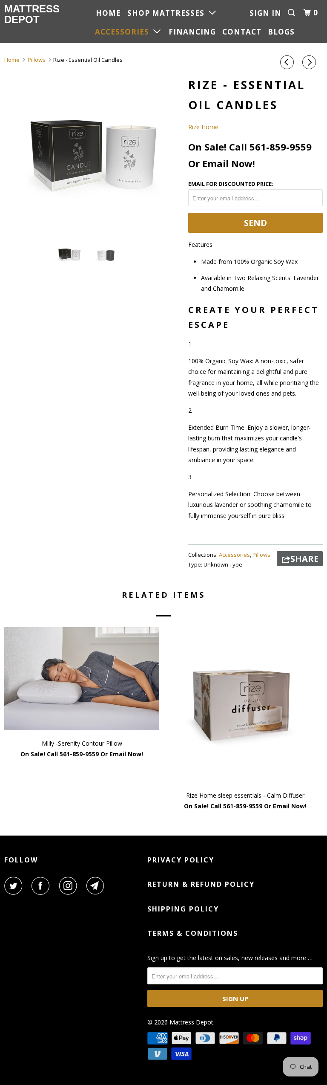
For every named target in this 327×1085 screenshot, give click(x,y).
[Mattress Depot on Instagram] (69, 886)
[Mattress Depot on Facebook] (42, 886)
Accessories (124, 32)
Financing (192, 32)
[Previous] (288, 62)
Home (108, 13)
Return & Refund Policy (201, 884)
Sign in (265, 13)
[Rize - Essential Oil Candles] (92, 153)
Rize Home (203, 127)
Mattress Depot (30, 14)
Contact (241, 32)
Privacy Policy (180, 860)
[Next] (310, 62)
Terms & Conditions (192, 933)
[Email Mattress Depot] (97, 886)
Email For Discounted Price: (230, 184)
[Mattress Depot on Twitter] (15, 886)
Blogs (281, 32)
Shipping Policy (183, 909)
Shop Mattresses (168, 13)
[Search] (292, 13)
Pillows (261, 554)
